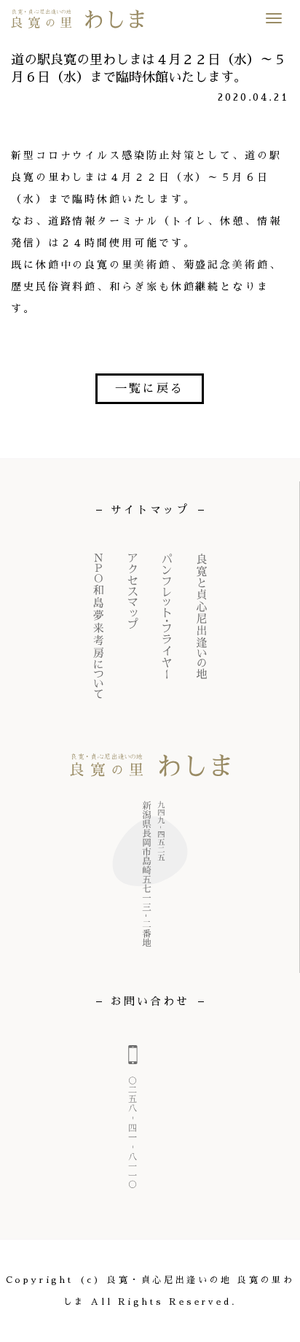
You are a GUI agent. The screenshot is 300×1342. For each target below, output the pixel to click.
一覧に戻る (149, 389)
